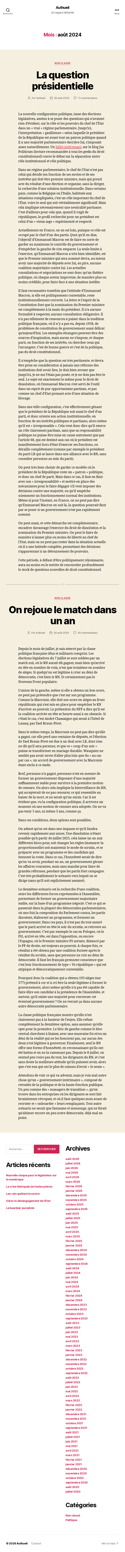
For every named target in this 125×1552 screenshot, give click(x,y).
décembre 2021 (76, 1414)
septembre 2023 (77, 1318)
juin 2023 (72, 1332)
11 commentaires (87, 98)
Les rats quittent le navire (23, 1193)
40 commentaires (88, 632)
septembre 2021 (76, 1427)
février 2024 (74, 1295)
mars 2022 (73, 1400)
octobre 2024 (75, 1259)
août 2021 (72, 1432)
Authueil (62, 7)
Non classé (63, 63)
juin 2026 (72, 1168)
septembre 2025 (77, 1209)
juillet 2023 (73, 1327)
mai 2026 (72, 1172)
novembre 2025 (76, 1200)
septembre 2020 (77, 1482)
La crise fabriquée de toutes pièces (29, 1186)
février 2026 (74, 1186)
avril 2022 (72, 1395)
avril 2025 (72, 1231)
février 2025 (74, 1241)
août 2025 (72, 1213)
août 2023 (72, 1323)
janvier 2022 (74, 1409)
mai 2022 (72, 1391)
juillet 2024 (73, 1272)
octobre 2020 (75, 1478)
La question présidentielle (62, 80)
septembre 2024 (77, 1263)
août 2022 (72, 1377)
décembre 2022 (76, 1359)
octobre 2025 (75, 1204)
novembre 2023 (76, 1309)
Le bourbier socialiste (20, 1208)
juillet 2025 (73, 1218)
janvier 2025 (74, 1245)
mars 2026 (73, 1181)
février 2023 (74, 1350)
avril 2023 (72, 1341)
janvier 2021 (74, 1464)
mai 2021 (72, 1446)
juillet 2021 (73, 1437)
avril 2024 (72, 1286)
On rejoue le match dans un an (62, 615)
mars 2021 (73, 1455)
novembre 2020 (76, 1473)
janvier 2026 (74, 1190)
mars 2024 (73, 1291)
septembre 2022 (77, 1373)
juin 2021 (71, 1441)
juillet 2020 (73, 1491)
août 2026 (72, 1159)
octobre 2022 (74, 1368)
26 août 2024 (61, 632)
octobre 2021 (74, 1423)
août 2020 (72, 1487)
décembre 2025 (76, 1195)
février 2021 (74, 1459)
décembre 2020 (76, 1468)
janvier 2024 (74, 1300)
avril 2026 (72, 1177)
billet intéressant (68, 147)
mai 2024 (72, 1282)
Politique (71, 1520)
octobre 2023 (75, 1313)
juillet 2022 (73, 1382)
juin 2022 (72, 1386)
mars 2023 (73, 1345)
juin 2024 (72, 1277)
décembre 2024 (76, 1250)
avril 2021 (72, 1450)
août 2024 (72, 1268)
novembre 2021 (76, 1418)
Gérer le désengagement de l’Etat (28, 1200)
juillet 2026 (73, 1163)
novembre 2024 (76, 1254)
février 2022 (74, 1405)
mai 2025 (72, 1227)
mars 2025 (73, 1236)
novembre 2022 (76, 1364)
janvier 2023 (74, 1354)
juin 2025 (72, 1222)
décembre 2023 (76, 1304)
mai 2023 (72, 1336)
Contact (36, 1543)
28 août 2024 (61, 98)
